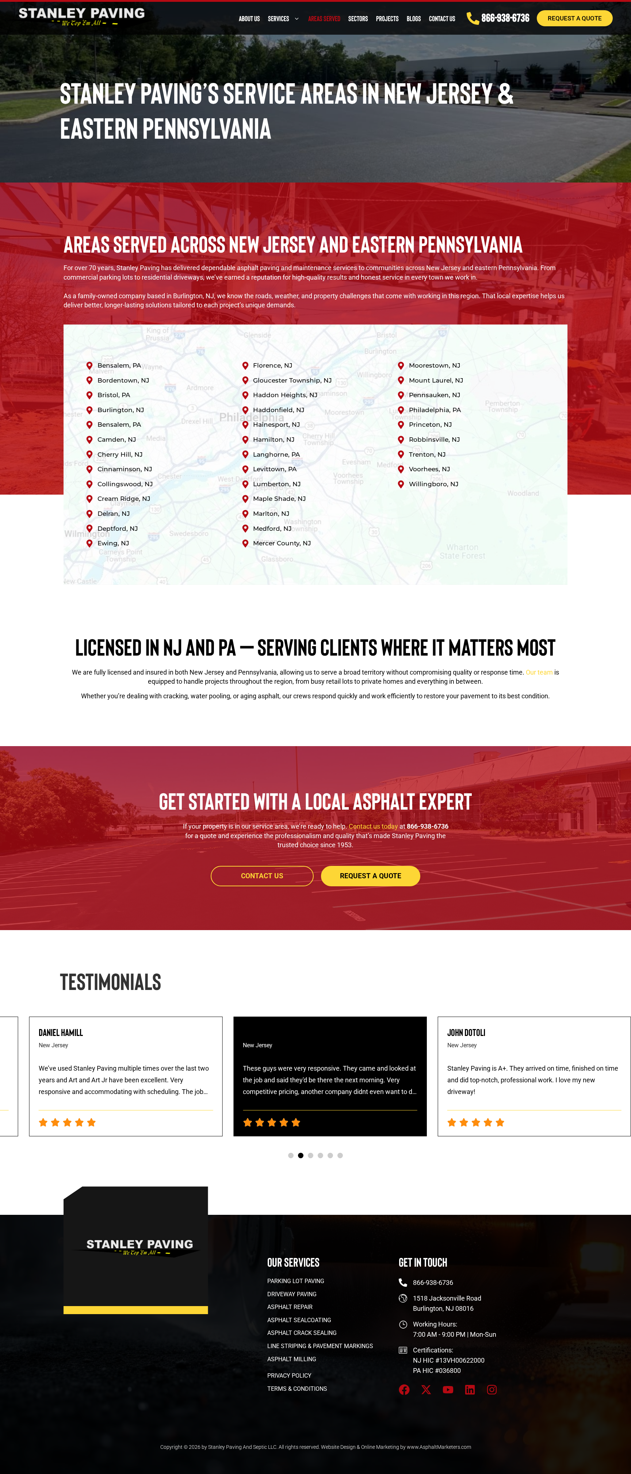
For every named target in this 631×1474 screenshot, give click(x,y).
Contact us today (373, 826)
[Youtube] (448, 1389)
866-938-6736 (505, 17)
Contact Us (442, 18)
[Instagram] (491, 1389)
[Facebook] (404, 1389)
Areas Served (324, 18)
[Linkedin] (469, 1389)
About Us (249, 18)
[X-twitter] (426, 1389)
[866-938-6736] (473, 18)
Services (278, 18)
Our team (539, 672)
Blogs (414, 18)
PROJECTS (387, 18)
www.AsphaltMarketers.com (439, 1447)
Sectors (358, 18)
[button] (291, 1155)
